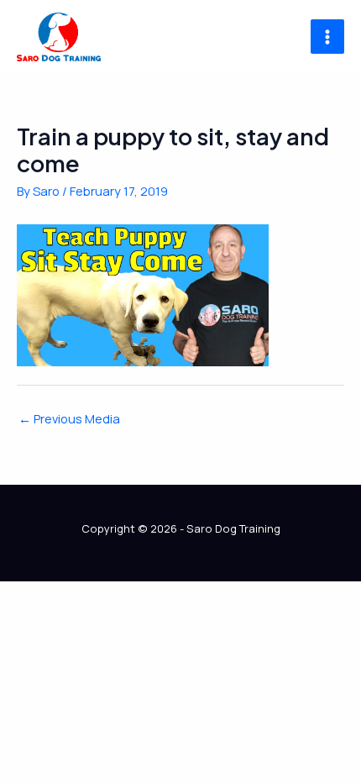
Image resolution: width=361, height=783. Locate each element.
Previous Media (69, 418)
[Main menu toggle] (327, 36)
